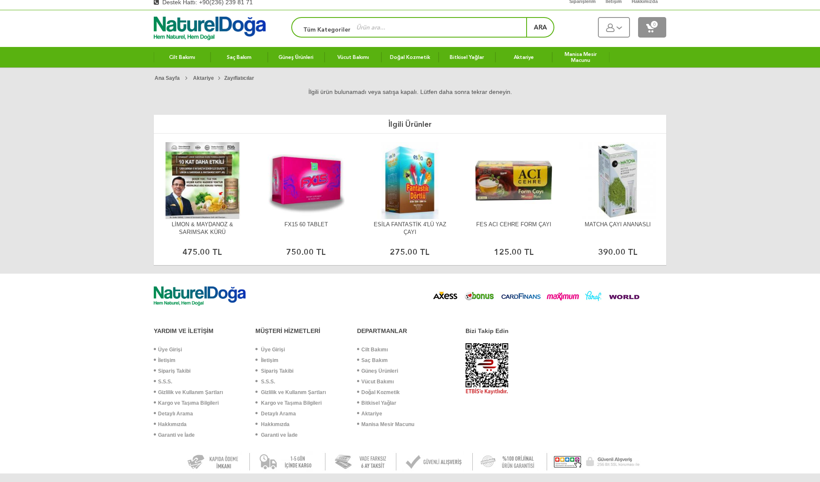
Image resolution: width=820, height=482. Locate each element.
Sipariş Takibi (174, 371)
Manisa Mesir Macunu (387, 424)
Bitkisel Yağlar (378, 403)
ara (540, 27)
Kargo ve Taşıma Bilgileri (188, 403)
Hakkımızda (172, 424)
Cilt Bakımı (374, 350)
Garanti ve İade (176, 435)
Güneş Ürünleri (379, 371)
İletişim (167, 360)
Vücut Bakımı (377, 382)
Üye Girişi (170, 350)
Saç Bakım (374, 360)
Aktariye (371, 414)
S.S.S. (165, 382)
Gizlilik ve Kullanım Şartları (190, 392)
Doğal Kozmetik (380, 392)
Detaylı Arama (175, 414)
